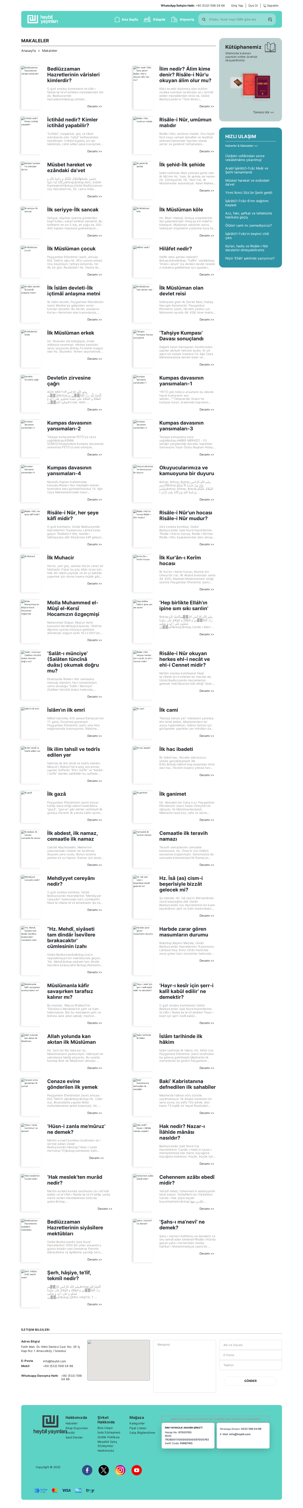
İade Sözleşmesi (108, 1432)
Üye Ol (253, 5)
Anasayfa (28, 51)
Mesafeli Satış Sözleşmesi (107, 1444)
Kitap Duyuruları (77, 1428)
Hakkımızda (105, 1450)
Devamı (92, 106)
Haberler (72, 1423)
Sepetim (272, 5)
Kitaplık (159, 19)
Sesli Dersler (74, 1437)
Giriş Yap (237, 5)
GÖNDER (250, 1381)
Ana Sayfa (130, 19)
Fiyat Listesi (137, 1428)
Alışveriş (187, 19)
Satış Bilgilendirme (142, 1432)
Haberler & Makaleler (239, 145)
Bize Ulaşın (105, 1428)
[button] (270, 19)
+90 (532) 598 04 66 (193, 5)
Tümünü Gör (261, 112)
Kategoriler (137, 1423)
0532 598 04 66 (251, 1428)
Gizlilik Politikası (108, 1437)
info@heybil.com (239, 1434)
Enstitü (70, 1432)
